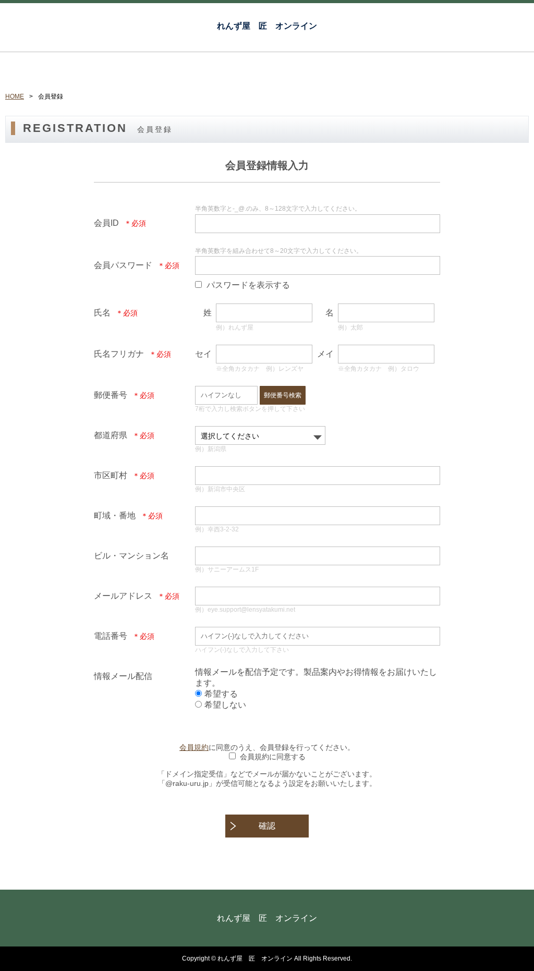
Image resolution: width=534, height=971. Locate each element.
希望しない (225, 704)
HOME (14, 96)
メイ (325, 353)
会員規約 (194, 747)
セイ (203, 353)
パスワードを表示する (248, 285)
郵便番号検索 (282, 395)
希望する (221, 693)
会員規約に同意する (273, 756)
